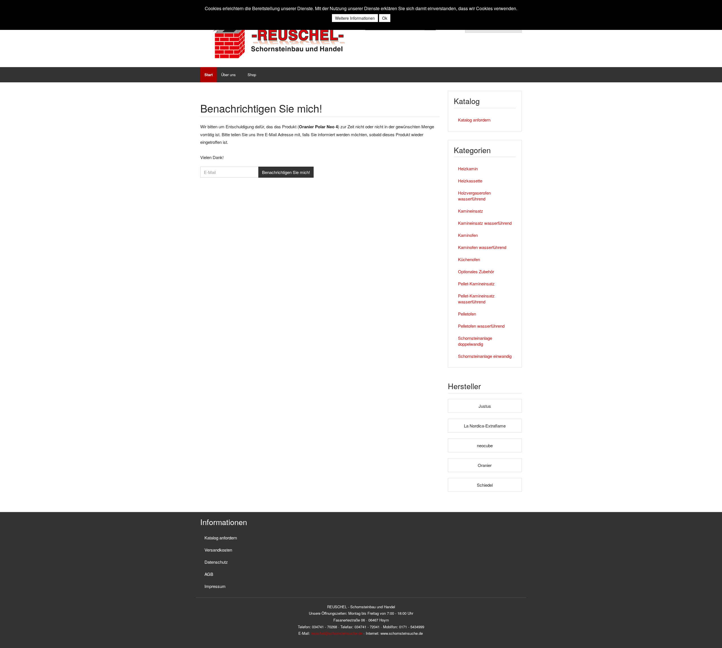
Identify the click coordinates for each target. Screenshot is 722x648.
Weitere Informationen (355, 18)
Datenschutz (216, 562)
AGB (208, 574)
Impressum (215, 586)
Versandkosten (218, 550)
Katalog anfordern (474, 120)
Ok (384, 18)
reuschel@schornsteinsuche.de (336, 633)
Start (208, 74)
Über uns (228, 74)
